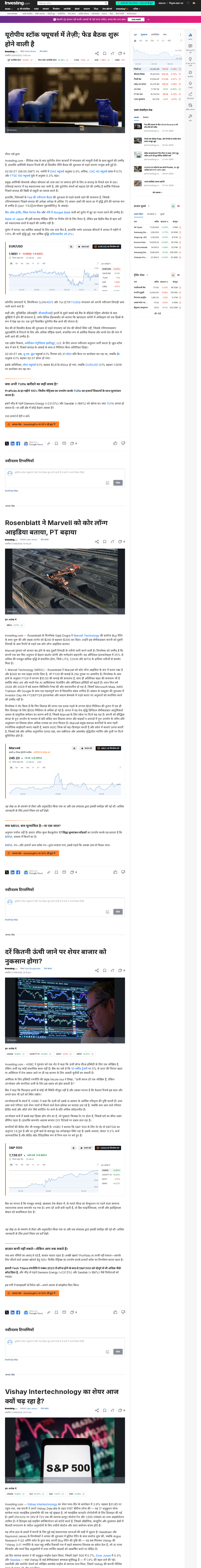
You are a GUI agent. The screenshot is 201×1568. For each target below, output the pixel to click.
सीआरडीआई (45, 313)
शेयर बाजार (72, 14)
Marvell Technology (86, 635)
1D (11, 263)
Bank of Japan (14, 219)
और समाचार (157, 192)
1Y (33, 263)
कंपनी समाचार (131, 14)
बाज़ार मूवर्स (140, 206)
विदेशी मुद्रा (51, 14)
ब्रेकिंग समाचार (40, 14)
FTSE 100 (138, 94)
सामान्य (104, 14)
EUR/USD (91, 364)
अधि (43, 263)
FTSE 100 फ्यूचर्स (20, 175)
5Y (38, 263)
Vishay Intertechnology (42, 1504)
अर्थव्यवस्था (95, 14)
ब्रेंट (118, 354)
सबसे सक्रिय (138, 214)
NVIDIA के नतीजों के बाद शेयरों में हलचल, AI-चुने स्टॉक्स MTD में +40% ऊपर (161, 168)
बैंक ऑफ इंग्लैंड (13, 212)
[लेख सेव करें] (105, 53)
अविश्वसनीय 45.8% (61, 234)
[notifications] (188, 2)
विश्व (111, 14)
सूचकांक (144, 34)
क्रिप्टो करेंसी (120, 14)
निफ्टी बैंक (137, 79)
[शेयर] (97, 53)
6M (27, 263)
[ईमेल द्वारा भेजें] (64, 443)
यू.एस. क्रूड (29, 354)
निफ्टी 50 (137, 69)
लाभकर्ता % (151, 214)
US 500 (137, 89)
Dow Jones (103, 1555)
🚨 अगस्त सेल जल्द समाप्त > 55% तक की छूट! (135, 3)
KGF (49, 302)
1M (22, 263)
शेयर (165, 34)
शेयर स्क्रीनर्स (107, 9)
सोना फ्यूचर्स (29, 364)
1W (16, 263)
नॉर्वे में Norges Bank (58, 212)
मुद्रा (135, 34)
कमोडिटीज (61, 14)
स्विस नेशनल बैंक (32, 212)
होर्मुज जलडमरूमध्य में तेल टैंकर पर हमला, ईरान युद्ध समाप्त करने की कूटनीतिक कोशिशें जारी (161, 154)
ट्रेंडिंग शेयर (139, 275)
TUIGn (75, 302)
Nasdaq (15, 1559)
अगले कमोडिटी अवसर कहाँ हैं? (154, 181)
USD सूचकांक (139, 99)
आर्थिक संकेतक (83, 14)
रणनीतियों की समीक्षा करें (41, 752)
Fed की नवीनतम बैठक (39, 197)
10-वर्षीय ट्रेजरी (79, 1068)
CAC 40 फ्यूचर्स (98, 171)
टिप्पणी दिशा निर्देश (11, 491)
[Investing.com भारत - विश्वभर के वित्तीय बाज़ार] (17, 3)
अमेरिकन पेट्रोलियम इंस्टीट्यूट (40, 343)
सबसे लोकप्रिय (28, 14)
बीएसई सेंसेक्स (139, 74)
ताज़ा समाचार (12, 13)
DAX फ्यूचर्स (57, 171)
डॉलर (69, 354)
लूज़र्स (162, 214)
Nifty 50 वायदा (140, 84)
